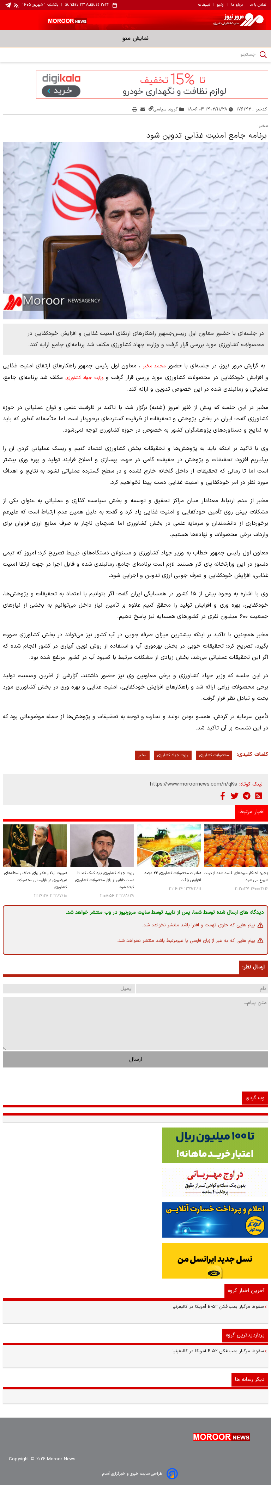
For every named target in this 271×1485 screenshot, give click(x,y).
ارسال (135, 1059)
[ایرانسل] (135, 1261)
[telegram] (8, 5)
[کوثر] (135, 1220)
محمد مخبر (154, 366)
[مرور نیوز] (135, 20)
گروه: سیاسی (165, 109)
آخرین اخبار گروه (246, 1291)
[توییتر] (235, 796)
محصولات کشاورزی (214, 755)
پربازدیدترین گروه (245, 1335)
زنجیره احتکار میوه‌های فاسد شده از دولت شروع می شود (236, 876)
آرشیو (220, 5)
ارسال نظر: (253, 967)
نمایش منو (135, 38)
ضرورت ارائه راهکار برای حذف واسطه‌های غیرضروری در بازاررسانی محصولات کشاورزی (35, 880)
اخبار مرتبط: (252, 812)
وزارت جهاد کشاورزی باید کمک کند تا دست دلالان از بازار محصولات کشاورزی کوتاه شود (104, 880)
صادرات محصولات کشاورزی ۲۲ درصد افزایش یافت (172, 876)
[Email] (142, 109)
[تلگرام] (247, 796)
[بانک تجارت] (135, 1145)
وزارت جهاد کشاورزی (84, 377)
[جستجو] (263, 54)
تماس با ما (257, 5)
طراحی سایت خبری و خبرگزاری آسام (132, 1474)
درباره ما (237, 5)
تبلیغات (204, 5)
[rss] (16, 5)
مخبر (142, 755)
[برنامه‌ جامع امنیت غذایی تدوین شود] (135, 230)
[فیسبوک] (223, 796)
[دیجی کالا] (135, 85)
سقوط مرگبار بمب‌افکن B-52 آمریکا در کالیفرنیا (218, 1306)
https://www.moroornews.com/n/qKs (193, 784)
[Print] (134, 109)
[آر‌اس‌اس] (259, 796)
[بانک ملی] (135, 1182)
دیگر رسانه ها (250, 1380)
